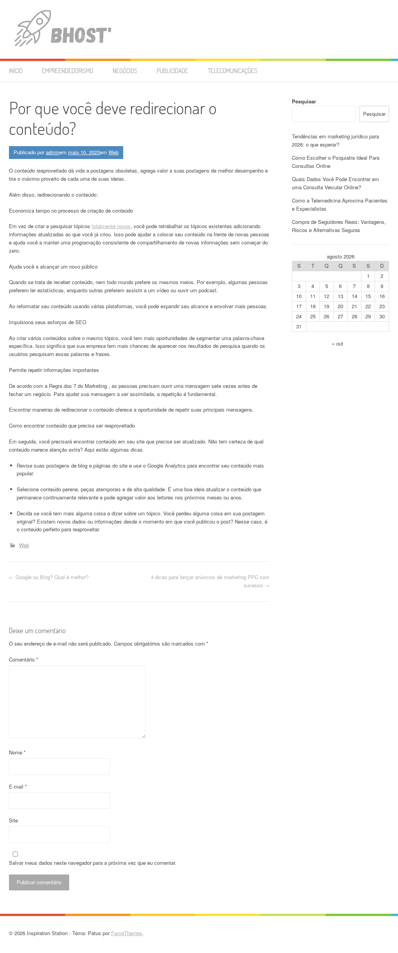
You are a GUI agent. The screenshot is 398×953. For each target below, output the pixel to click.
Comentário (23, 659)
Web (113, 152)
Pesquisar (304, 101)
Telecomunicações (232, 71)
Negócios (125, 71)
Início (16, 71)
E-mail (18, 786)
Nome (17, 752)
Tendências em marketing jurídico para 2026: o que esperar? (335, 140)
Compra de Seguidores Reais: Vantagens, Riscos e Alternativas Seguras (339, 226)
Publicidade (172, 71)
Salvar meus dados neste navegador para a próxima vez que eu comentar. (92, 862)
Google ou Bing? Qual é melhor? (49, 577)
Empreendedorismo (67, 71)
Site (13, 820)
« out (337, 343)
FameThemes (126, 933)
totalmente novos (111, 226)
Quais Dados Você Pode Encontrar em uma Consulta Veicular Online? (335, 183)
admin (52, 152)
